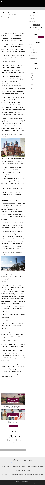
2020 (32, 84)
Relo (6, 440)
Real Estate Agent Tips (33, 52)
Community (28, 460)
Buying (9, 440)
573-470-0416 (21, 470)
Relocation (14, 440)
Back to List (13, 425)
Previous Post (6, 450)
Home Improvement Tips (33, 58)
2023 (32, 77)
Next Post (21, 450)
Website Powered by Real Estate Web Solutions (22, 481)
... (16, 442)
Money (30, 53)
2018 (32, 88)
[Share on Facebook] (6, 436)
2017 (32, 90)
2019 (32, 86)
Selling (30, 46)
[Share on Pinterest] (15, 436)
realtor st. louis (12, 442)
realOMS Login (33, 483)
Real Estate (20, 440)
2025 (32, 73)
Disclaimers (29, 483)
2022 (32, 79)
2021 (32, 82)
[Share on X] (11, 436)
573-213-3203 (27, 470)
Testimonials (16, 460)
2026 (32, 71)
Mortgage (30, 56)
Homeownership (31, 50)
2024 (32, 75)
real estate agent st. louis (33, 49)
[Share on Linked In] (19, 436)
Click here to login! (36, 29)
